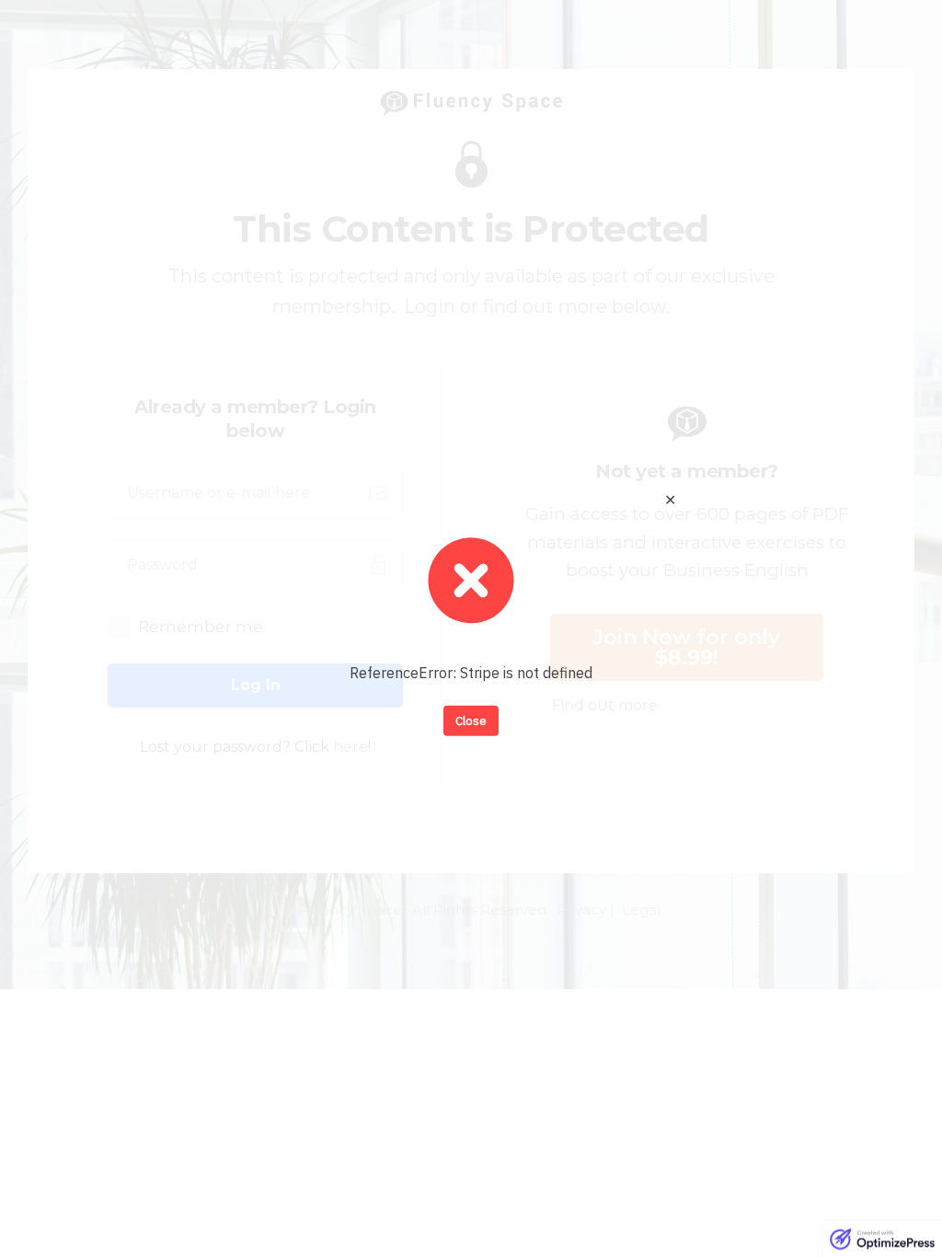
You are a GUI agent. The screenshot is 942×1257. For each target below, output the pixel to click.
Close (471, 720)
